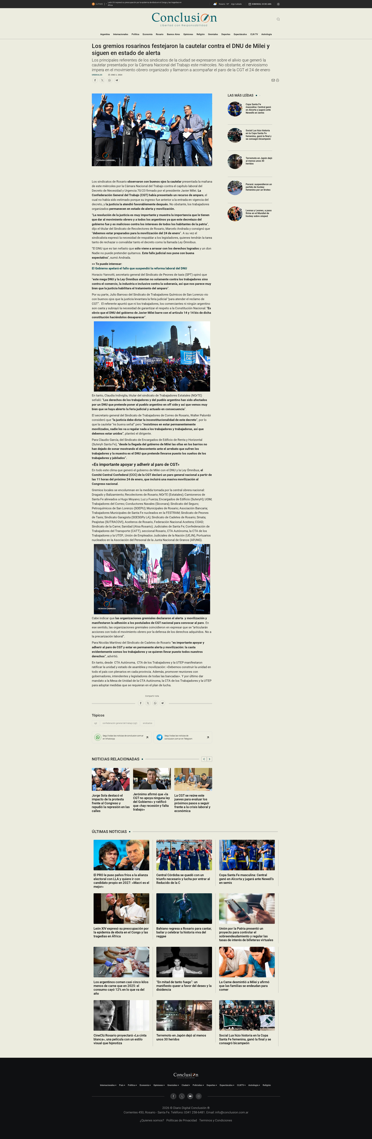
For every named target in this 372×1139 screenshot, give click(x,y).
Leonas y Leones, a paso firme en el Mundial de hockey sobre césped (259, 213)
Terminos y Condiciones (215, 1120)
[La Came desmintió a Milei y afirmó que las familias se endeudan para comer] (247, 962)
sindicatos (147, 723)
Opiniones (188, 34)
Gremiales (213, 34)
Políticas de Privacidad (181, 1120)
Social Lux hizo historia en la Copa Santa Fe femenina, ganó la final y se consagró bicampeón (258, 134)
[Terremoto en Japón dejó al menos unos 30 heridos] (184, 1015)
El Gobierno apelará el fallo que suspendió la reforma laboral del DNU (139, 268)
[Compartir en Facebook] (95, 80)
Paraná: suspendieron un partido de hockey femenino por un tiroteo (259, 187)
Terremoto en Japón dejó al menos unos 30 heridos (259, 161)
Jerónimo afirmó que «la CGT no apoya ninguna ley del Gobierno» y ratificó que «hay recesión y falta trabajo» (151, 801)
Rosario (159, 34)
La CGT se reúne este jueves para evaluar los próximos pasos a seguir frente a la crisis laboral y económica (192, 803)
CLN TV (254, 34)
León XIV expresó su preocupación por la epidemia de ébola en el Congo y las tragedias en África (121, 932)
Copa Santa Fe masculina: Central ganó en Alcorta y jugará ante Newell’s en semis (258, 108)
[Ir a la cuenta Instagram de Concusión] (198, 1096)
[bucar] (278, 19)
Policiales (197, 1085)
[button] (204, 759)
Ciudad (185, 1085)
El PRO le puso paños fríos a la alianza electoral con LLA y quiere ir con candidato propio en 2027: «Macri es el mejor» (121, 880)
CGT (95, 723)
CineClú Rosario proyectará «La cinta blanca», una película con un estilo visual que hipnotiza (120, 1039)
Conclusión (198, 1108)
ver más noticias (186, 1051)
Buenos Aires (173, 34)
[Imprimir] (277, 80)
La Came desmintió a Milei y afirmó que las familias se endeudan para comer (244, 986)
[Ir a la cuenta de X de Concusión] (182, 1096)
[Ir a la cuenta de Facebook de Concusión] (173, 1096)
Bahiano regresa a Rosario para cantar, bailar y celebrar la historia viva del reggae (184, 932)
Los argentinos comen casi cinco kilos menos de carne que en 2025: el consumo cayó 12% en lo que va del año (121, 987)
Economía (147, 34)
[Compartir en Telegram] (117, 80)
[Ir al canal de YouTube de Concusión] (190, 1096)
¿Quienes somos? (152, 1120)
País (121, 1085)
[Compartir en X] (102, 80)
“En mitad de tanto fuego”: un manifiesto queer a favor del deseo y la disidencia (184, 986)
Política (135, 34)
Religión (201, 34)
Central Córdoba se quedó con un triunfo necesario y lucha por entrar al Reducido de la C (183, 879)
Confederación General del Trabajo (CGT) (120, 723)
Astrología (266, 34)
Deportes (225, 34)
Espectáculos (240, 34)
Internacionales (120, 34)
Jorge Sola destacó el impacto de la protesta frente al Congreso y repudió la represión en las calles (111, 803)
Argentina (105, 34)
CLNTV (240, 1085)
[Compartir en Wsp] (109, 80)
